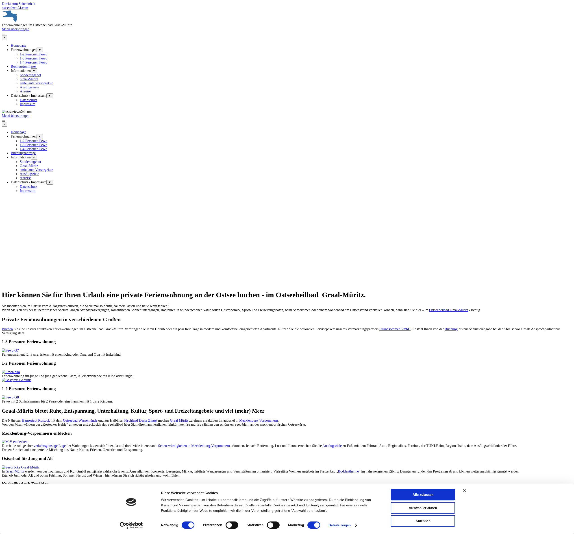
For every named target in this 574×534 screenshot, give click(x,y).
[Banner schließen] (464, 490)
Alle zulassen (423, 495)
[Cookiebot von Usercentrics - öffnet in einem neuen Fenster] (131, 525)
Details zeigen (339, 525)
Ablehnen (422, 521)
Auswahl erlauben (423, 508)
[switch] (232, 525)
